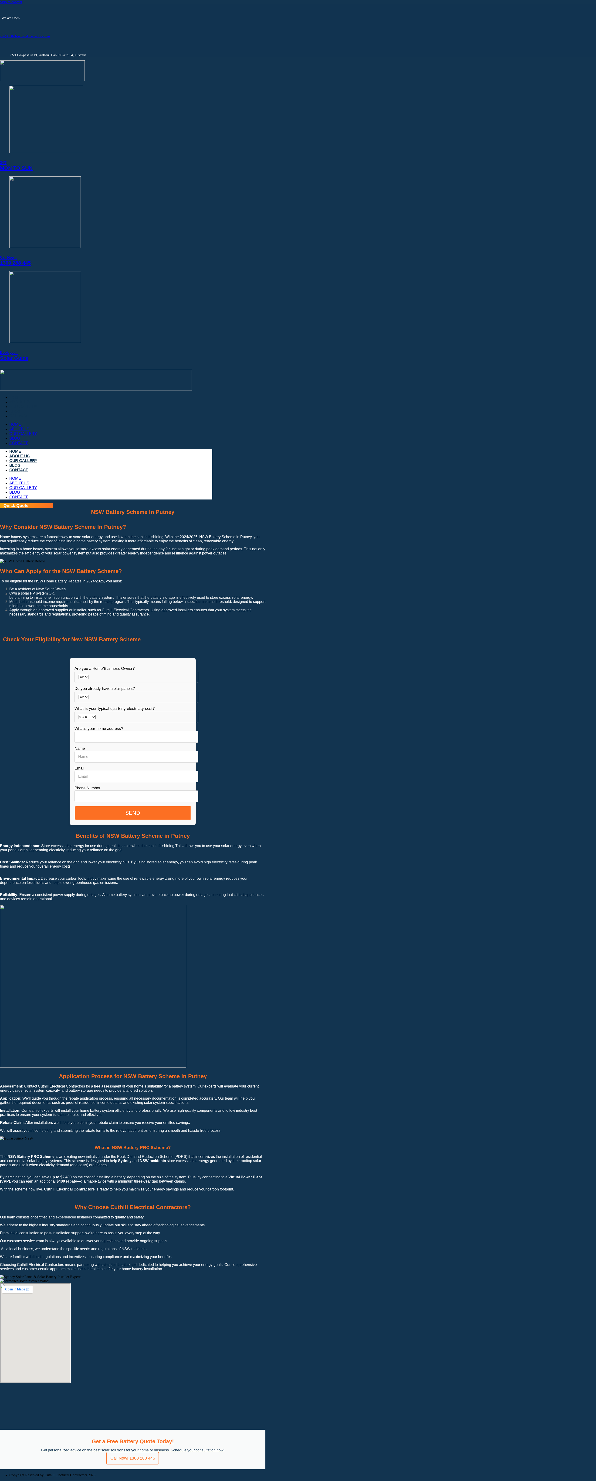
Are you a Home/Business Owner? (104, 668)
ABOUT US (19, 402)
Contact (18, 416)
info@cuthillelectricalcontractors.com (25, 36)
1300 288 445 (15, 260)
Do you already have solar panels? (104, 688)
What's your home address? (98, 728)
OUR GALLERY (23, 406)
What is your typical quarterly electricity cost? (114, 708)
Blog (14, 411)
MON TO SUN (16, 166)
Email (79, 768)
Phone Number (87, 788)
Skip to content (11, 2)
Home (15, 397)
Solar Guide (14, 355)
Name (79, 748)
